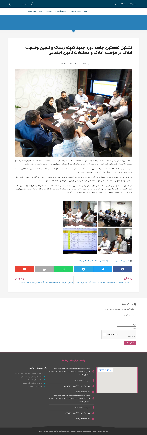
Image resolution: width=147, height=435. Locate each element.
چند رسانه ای (31, 11)
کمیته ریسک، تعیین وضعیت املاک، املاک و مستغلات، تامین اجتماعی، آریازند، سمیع (101, 261)
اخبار (40, 11)
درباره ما (115, 4)
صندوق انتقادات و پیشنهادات (128, 4)
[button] (122, 269)
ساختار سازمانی (76, 11)
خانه (85, 11)
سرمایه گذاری (61, 11)
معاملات (49, 11)
